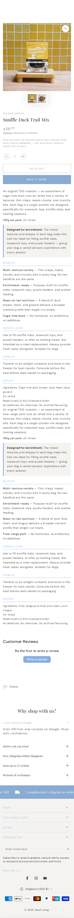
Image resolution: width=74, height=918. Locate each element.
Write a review (37, 659)
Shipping (7, 133)
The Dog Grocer (13, 113)
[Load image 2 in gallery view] (42, 98)
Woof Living (42, 909)
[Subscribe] (69, 849)
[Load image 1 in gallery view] (32, 98)
